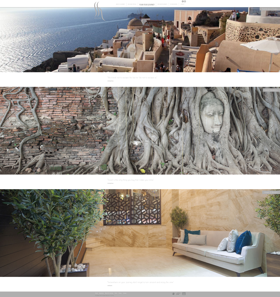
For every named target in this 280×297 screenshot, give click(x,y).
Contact (182, 4)
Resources (101, 293)
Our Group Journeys (162, 4)
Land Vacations (271, 90)
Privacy (120, 293)
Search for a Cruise (269, 9)
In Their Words (173, 4)
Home (96, 293)
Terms (116, 293)
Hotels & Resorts (270, 192)
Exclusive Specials (132, 4)
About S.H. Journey (120, 4)
